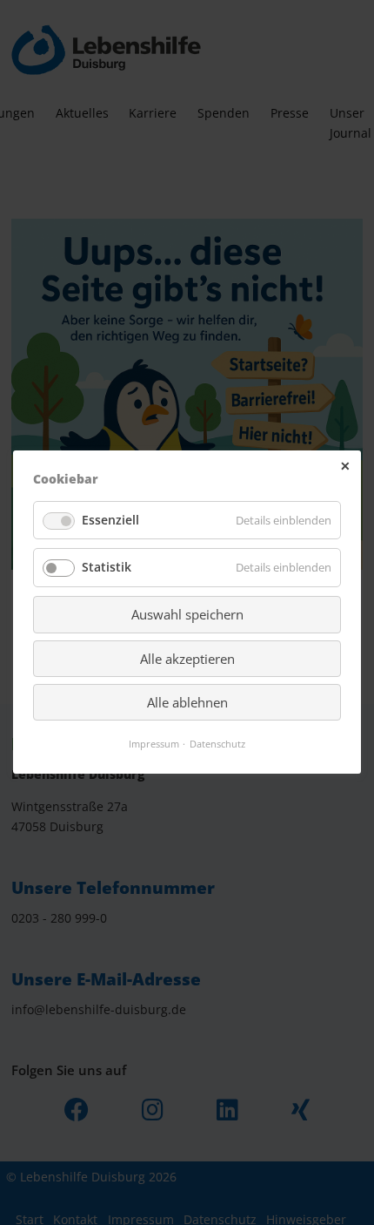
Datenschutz (217, 744)
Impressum (154, 744)
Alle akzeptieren (187, 658)
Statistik (106, 567)
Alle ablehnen (187, 702)
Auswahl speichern (187, 615)
